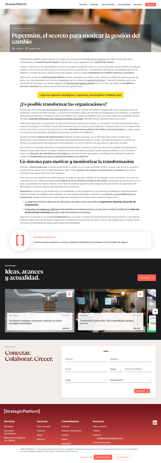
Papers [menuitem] (65, 439)
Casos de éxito (108, 4)
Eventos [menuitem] (65, 435)
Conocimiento (124, 4)
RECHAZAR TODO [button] (122, 457)
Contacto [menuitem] (97, 435)
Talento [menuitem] (96, 431)
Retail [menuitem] (39, 435)
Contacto (150, 5)
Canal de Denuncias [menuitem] (102, 442)
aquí (76, 451)
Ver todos (145, 278)
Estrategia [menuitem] (8, 426)
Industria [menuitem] (41, 431)
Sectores (94, 4)
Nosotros (138, 4)
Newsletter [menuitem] (66, 443)
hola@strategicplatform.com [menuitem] (110, 438)
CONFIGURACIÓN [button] (85, 457)
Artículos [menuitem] (66, 426)
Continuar (140, 391)
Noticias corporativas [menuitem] (71, 431)
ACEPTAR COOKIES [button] (103, 457)
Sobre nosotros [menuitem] (100, 426)
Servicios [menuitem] (41, 439)
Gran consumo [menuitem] (43, 426)
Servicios (83, 4)
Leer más (66, 328)
